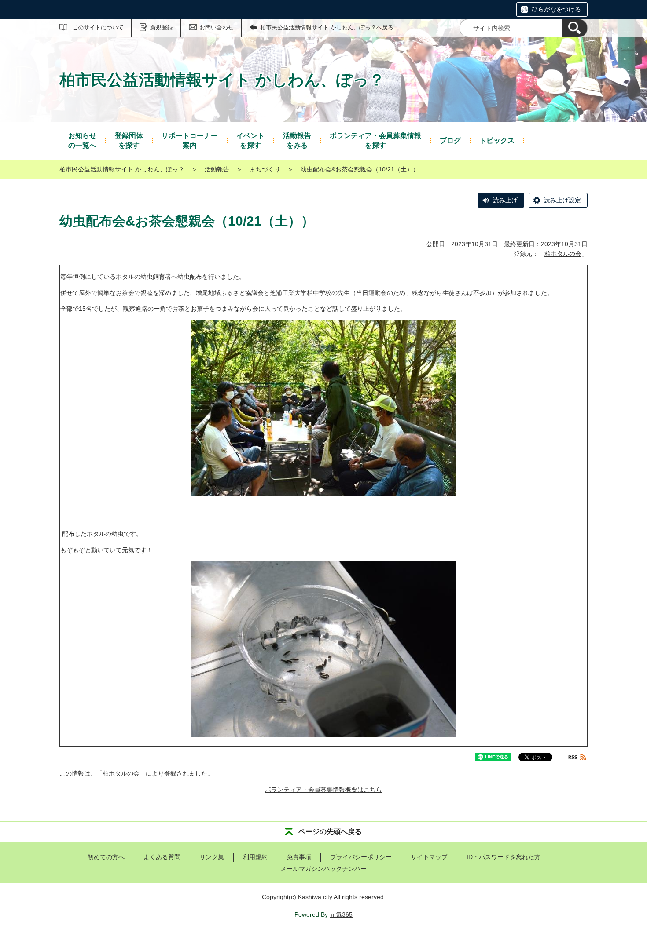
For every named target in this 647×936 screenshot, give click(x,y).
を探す (129, 140)
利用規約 (255, 856)
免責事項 (299, 856)
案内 (190, 140)
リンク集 (211, 856)
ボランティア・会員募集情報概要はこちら (323, 789)
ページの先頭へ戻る (330, 831)
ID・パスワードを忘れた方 (503, 856)
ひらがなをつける (556, 9)
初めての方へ (106, 856)
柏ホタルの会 (562, 253)
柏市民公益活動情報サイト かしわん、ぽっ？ (121, 169)
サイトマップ (429, 856)
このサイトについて (98, 27)
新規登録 (161, 27)
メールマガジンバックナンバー (323, 868)
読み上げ (505, 200)
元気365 (341, 914)
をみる (297, 140)
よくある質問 (161, 856)
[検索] (575, 28)
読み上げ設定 (562, 200)
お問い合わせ (216, 27)
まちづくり (265, 169)
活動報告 (217, 169)
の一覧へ (82, 140)
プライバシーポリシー (361, 856)
